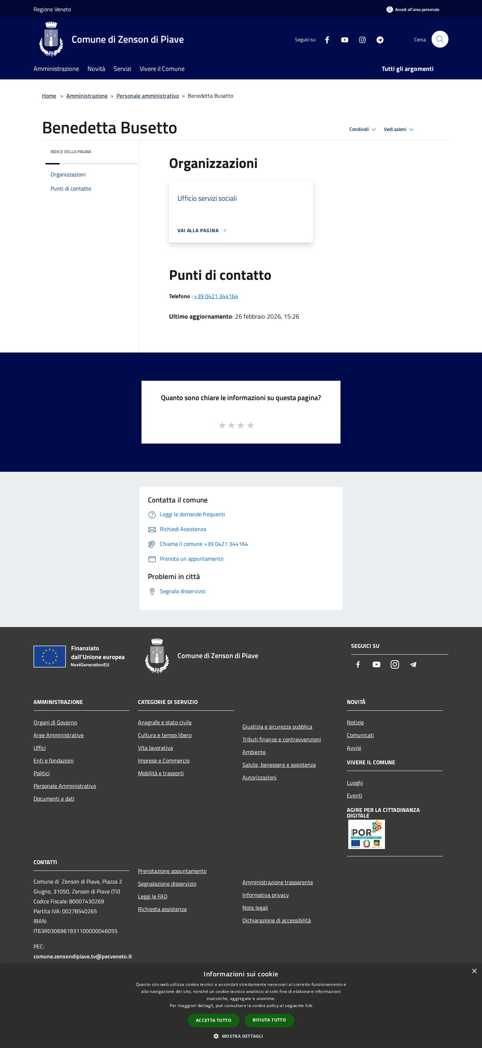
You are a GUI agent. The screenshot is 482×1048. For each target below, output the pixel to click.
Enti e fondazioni (54, 760)
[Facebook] (324, 39)
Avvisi (354, 747)
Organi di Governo (55, 722)
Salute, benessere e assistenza (279, 764)
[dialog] (241, 1006)
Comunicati (360, 735)
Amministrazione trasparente (277, 882)
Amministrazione (87, 95)
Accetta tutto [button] (213, 1020)
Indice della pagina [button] (70, 151)
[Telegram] (377, 39)
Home (49, 95)
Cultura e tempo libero (165, 735)
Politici (42, 773)
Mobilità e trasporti (161, 773)
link (308, 1005)
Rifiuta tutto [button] (269, 1020)
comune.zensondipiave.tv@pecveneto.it (83, 956)
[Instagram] (360, 39)
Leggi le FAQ (153, 896)
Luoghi (355, 782)
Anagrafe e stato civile (165, 722)
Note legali (255, 907)
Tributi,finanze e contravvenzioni (281, 739)
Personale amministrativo (147, 95)
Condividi (359, 129)
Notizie (355, 722)
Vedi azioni (395, 129)
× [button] (474, 971)
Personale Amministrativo (65, 786)
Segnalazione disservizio (167, 883)
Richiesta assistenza (162, 909)
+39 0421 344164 (216, 296)
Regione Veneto (52, 9)
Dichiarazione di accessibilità (276, 920)
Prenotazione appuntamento (172, 871)
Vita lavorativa (155, 747)
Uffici (40, 747)
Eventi (354, 795)
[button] (241, 1036)
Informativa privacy (265, 895)
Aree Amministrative (59, 735)
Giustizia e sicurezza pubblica (277, 726)
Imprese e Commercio (163, 760)
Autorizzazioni (259, 777)
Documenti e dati (54, 798)
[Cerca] (440, 39)
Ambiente (254, 752)
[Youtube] (342, 39)
